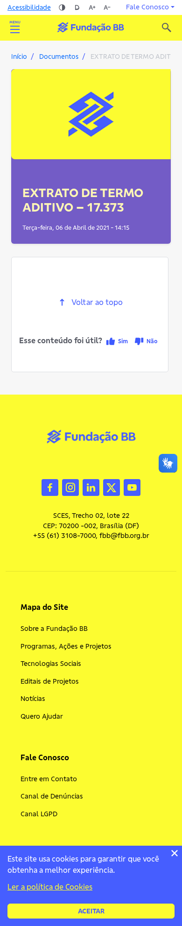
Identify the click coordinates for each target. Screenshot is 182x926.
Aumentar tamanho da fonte (92, 7)
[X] (111, 486)
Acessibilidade (29, 7)
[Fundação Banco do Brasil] (166, 27)
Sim (123, 341)
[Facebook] (50, 486)
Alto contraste (62, 7)
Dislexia (77, 7)
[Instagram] (70, 486)
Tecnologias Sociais (51, 663)
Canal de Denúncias (52, 796)
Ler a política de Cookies (49, 887)
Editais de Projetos (50, 681)
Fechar (174, 853)
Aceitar (91, 911)
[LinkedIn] (91, 486)
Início (19, 56)
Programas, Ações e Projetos (66, 646)
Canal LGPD (39, 814)
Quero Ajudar (42, 716)
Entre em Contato (49, 779)
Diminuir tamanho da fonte (107, 7)
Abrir (15, 27)
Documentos (58, 56)
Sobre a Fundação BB (54, 628)
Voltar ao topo (97, 302)
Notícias (33, 698)
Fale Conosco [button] (147, 7)
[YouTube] (132, 486)
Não (152, 341)
